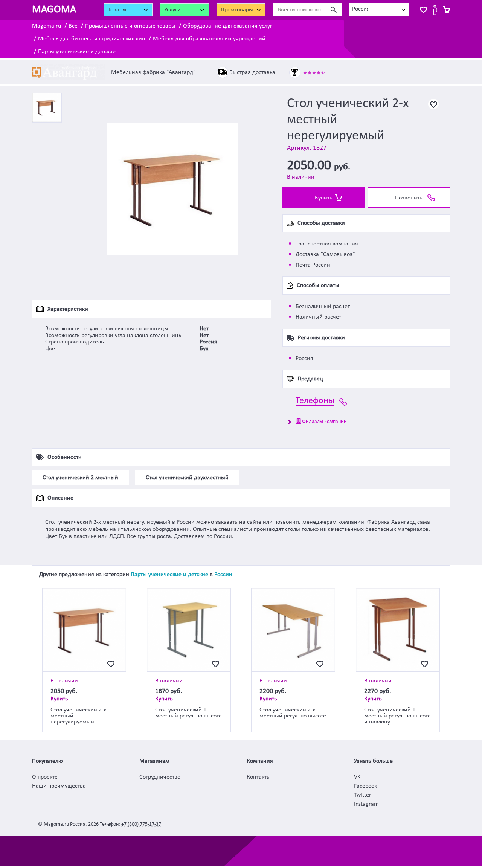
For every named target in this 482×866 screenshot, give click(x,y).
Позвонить (409, 198)
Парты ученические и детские (77, 52)
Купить (324, 198)
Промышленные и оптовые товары (130, 26)
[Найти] (333, 9)
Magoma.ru (46, 26)
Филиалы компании (324, 422)
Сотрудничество (159, 777)
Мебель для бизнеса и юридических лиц (91, 39)
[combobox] (379, 9)
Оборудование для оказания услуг (227, 26)
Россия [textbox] (361, 9)
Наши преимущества (59, 786)
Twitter (362, 795)
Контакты (259, 777)
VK (357, 777)
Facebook (365, 786)
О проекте (45, 777)
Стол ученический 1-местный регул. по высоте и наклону (397, 716)
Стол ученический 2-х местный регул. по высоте (292, 713)
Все (73, 26)
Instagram (366, 804)
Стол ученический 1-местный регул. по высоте (188, 713)
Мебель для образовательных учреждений (209, 39)
